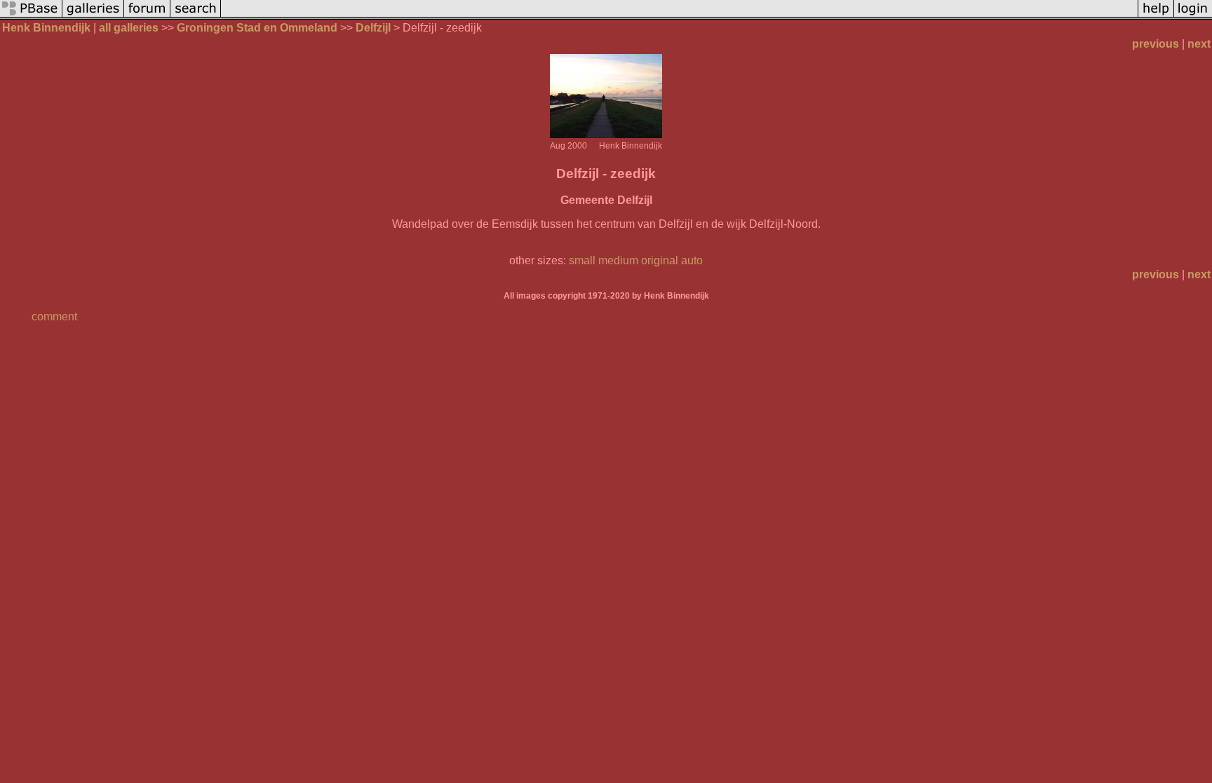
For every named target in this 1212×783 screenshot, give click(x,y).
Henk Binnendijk (46, 28)
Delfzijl (373, 28)
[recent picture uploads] (93, 16)
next (1199, 44)
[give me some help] (1156, 16)
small (582, 260)
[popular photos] (679, 16)
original (659, 260)
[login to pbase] (1193, 16)
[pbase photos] (31, 16)
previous (1155, 44)
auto (692, 260)
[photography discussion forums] (147, 16)
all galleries (129, 28)
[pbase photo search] (195, 16)
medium (618, 260)
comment (54, 316)
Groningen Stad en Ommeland (257, 28)
